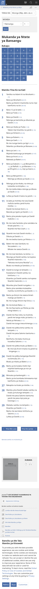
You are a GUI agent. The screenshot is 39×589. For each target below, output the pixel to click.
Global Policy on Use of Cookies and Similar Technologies (19, 571)
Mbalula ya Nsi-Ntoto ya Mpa (12, 7)
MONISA (6, 19)
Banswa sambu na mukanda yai (12, 440)
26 (5, 78)
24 (24, 73)
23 (17, 73)
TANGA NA (6, 13)
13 (17, 61)
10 (30, 56)
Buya (14, 584)
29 (24, 78)
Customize (23, 584)
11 (5, 61)
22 (11, 73)
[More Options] (36, 7)
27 (11, 78)
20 (30, 67)
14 (24, 61)
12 (11, 61)
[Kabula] (31, 7)
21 (5, 73)
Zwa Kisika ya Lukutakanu (12, 514)
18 (17, 67)
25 (30, 73)
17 (11, 67)
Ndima (6, 584)
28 (17, 78)
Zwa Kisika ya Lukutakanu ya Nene (14, 518)
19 (24, 67)
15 (30, 61)
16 (5, 67)
